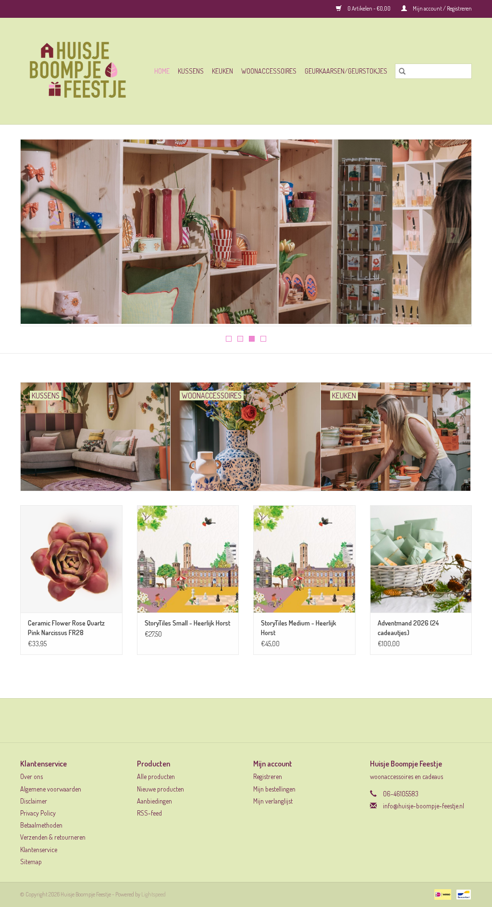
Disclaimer (33, 801)
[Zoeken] (402, 71)
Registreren (267, 776)
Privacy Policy (38, 813)
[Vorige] (39, 235)
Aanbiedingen (154, 801)
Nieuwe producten (160, 789)
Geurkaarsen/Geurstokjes (346, 71)
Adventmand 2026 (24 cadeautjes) (408, 628)
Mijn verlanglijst (273, 801)
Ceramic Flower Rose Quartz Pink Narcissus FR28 (66, 628)
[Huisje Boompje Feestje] (81, 71)
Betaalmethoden (41, 825)
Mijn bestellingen (274, 789)
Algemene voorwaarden (50, 789)
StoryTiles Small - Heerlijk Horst (187, 623)
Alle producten (156, 776)
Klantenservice (38, 849)
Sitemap (31, 861)
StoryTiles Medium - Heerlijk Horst (298, 628)
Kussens (191, 71)
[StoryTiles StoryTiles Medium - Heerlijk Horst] (304, 559)
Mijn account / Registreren (442, 8)
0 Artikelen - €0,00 (369, 8)
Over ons (31, 776)
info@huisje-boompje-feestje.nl (423, 806)
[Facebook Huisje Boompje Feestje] (238, 720)
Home (162, 71)
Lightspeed (153, 894)
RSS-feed (149, 813)
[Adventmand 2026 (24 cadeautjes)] (421, 559)
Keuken (222, 71)
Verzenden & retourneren (53, 837)
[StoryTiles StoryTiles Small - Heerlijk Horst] (188, 559)
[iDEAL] (441, 893)
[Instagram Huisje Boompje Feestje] (254, 720)
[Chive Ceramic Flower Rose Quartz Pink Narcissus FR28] (71, 559)
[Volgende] (452, 235)
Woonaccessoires (268, 71)
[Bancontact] (462, 893)
